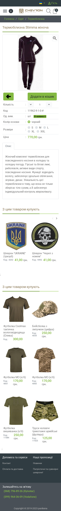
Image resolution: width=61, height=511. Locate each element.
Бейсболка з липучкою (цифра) (43, 328)
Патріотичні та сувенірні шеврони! (45, 471)
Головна (9, 18)
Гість (52, 3)
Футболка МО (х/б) (14, 377)
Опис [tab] (8, 146)
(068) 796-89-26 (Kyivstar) (19, 491)
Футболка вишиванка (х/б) (13, 430)
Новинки (37, 463)
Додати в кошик (42, 96)
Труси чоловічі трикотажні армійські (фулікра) (44, 431)
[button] (42, 3)
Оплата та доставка (12, 469)
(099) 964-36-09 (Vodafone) (20, 496)
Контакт (6, 463)
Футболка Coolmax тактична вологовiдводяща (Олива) (14, 331)
